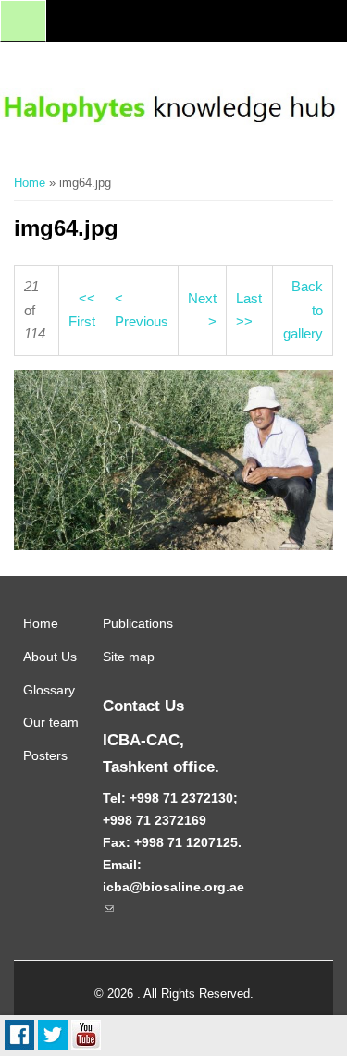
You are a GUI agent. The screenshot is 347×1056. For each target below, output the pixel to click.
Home (29, 183)
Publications (138, 623)
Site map (129, 656)
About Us (50, 656)
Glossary (49, 689)
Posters (45, 755)
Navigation (23, 21)
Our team (51, 722)
